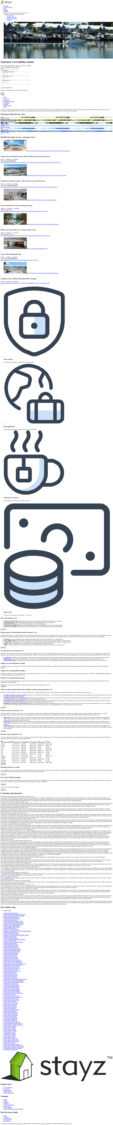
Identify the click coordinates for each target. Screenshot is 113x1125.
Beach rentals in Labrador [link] (10, 1029)
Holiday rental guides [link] (9, 1093)
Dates (2, 68)
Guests (2, 70)
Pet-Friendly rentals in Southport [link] (11, 1009)
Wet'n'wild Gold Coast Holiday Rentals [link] (13, 921)
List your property (8, 7)
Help (5, 8)
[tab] (7, 910)
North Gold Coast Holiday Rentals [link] (12, 949)
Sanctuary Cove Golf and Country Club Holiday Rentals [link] (17, 931)
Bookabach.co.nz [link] (8, 1119)
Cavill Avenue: (8, 659)
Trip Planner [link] (7, 877)
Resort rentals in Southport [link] (10, 1011)
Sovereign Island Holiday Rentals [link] (12, 918)
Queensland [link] (6, 102)
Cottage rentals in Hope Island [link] (11, 958)
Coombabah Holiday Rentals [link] (11, 946)
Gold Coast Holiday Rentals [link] (10, 920)
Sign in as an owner (11, 17)
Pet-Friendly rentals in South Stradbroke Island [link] (15, 979)
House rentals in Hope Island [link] (11, 954)
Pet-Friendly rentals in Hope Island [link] (12, 960)
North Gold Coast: (9, 725)
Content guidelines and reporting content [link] (13, 1109)
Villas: (5, 644)
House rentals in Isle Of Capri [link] (11, 1002)
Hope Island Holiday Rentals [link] (11, 913)
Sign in (5, 11)
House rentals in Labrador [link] (10, 1026)
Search (2, 94)
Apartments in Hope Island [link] (10, 956)
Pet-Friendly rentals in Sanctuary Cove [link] (13, 997)
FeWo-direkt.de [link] (7, 1118)
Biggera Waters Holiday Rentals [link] (11, 933)
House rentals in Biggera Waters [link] (11, 1000)
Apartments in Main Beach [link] (10, 1016)
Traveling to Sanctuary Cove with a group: (15, 695)
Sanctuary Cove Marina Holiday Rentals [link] (13, 924)
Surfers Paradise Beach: (10, 660)
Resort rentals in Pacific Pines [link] (11, 1038)
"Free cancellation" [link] (46, 868)
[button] (56, 907)
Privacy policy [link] (7, 1106)
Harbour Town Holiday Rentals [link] (11, 929)
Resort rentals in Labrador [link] (10, 1030)
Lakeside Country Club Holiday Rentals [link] (13, 942)
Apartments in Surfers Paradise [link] (11, 984)
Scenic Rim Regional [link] (9, 101)
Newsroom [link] (6, 1103)
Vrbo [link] (5, 1115)
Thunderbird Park (16, 681)
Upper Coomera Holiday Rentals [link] (12, 951)
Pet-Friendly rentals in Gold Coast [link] (12, 968)
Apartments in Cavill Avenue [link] (11, 983)
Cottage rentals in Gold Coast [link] (11, 969)
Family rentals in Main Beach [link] (11, 1015)
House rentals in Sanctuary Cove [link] (12, 995)
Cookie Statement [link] (8, 1107)
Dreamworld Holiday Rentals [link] (11, 953)
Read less (3, 629)
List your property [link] (8, 1087)
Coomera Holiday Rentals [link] (10, 940)
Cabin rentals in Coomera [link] (10, 1034)
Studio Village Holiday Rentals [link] (11, 944)
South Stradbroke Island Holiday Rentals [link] (14, 922)
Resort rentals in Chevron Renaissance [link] (13, 961)
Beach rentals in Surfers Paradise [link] (12, 990)
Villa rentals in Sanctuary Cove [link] (11, 998)
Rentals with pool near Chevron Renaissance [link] (14, 964)
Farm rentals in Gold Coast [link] (10, 976)
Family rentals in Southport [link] (10, 1007)
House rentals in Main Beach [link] (11, 1013)
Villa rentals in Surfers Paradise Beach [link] (13, 1048)
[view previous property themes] (1, 134)
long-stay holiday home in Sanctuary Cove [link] (12, 873)
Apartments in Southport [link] (10, 1008)
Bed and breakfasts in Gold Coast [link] (12, 971)
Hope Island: (7, 721)
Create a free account (12, 18)
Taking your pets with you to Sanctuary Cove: (16, 700)
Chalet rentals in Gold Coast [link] (10, 978)
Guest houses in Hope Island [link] (11, 957)
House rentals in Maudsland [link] (10, 1018)
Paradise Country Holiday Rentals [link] (12, 925)
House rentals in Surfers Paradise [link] (12, 986)
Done (2, 93)
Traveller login (10, 15)
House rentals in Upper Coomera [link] (12, 1044)
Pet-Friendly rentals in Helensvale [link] (12, 1022)
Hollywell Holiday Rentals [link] (10, 943)
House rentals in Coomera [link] (10, 1031)
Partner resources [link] (8, 1091)
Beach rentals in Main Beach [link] (11, 1012)
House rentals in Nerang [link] (9, 1035)
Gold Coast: (7, 717)
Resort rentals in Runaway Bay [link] (11, 967)
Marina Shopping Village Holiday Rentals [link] (14, 916)
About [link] (5, 1099)
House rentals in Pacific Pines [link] (11, 1040)
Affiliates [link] (6, 1102)
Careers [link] (5, 1100)
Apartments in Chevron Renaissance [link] (12, 965)
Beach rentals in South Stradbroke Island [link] (13, 980)
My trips (6, 10)
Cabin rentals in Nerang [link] (9, 1037)
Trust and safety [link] (7, 1090)
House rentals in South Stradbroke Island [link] (14, 982)
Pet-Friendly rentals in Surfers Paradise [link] (13, 993)
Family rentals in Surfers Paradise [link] (12, 991)
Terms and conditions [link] (9, 1105)
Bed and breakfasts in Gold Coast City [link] (13, 1023)
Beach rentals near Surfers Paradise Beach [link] (14, 1046)
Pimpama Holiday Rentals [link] (10, 936)
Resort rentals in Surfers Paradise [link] (12, 989)
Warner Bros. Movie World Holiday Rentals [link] (14, 914)
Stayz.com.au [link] (7, 1121)
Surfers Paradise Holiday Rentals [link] (12, 927)
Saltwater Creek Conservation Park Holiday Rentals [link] (16, 935)
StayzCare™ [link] (47, 895)
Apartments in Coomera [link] (9, 1033)
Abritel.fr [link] (6, 1117)
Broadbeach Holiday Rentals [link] (11, 932)
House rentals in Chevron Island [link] (11, 1041)
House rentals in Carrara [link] (9, 994)
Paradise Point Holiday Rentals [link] (11, 947)
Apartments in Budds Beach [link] (10, 1049)
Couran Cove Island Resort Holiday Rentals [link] (14, 939)
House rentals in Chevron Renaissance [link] (13, 962)
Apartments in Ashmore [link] (9, 1042)
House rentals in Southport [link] (10, 1005)
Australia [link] (6, 104)
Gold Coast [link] (6, 100)
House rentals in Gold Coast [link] (10, 973)
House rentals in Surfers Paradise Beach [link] (13, 1045)
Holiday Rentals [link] (8, 105)
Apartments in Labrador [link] (9, 1027)
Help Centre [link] (82, 891)
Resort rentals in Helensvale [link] (10, 1020)
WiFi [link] (84, 846)
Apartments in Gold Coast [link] (10, 972)
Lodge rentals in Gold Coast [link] (10, 975)
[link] (20, 20)
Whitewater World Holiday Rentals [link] (12, 950)
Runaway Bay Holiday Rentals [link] (11, 917)
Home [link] (5, 97)
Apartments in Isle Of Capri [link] (10, 1004)
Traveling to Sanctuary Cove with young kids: (16, 697)
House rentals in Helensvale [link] (10, 1019)
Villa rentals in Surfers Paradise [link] (11, 987)
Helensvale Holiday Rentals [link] (10, 938)
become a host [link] (84, 902)
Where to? (3, 67)
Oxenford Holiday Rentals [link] (10, 928)
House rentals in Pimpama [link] (10, 1001)
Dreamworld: (7, 657)
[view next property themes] (2, 134)
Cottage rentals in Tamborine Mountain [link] (13, 1024)
